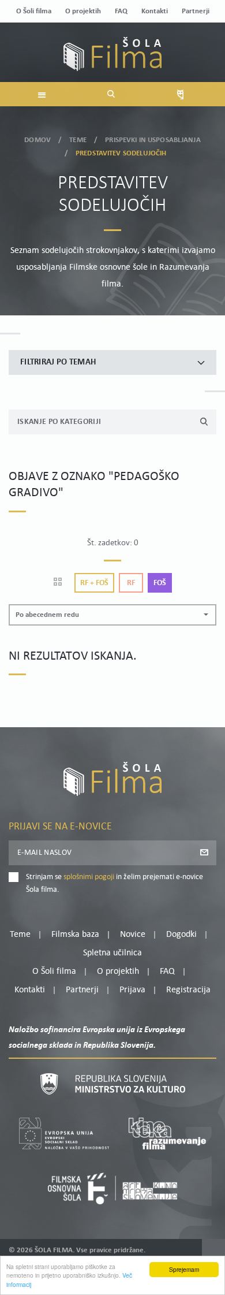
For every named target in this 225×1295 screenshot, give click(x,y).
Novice (132, 934)
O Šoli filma (33, 11)
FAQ (121, 11)
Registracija (188, 990)
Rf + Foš (94, 583)
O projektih (83, 11)
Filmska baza (75, 934)
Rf (131, 583)
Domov (37, 140)
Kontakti (154, 11)
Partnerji (195, 11)
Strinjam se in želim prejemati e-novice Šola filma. (114, 883)
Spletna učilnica (112, 953)
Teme (78, 140)
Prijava (132, 990)
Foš (159, 583)
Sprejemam (184, 1269)
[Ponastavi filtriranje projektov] (61, 583)
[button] (112, 615)
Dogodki (181, 934)
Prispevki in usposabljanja (152, 140)
